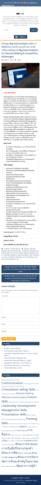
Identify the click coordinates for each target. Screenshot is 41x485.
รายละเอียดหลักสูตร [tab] (10, 92)
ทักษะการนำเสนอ (24, 453)
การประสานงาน (21, 430)
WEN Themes (20, 482)
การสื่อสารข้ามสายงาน (15, 435)
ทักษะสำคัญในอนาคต (12, 259)
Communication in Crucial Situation (14, 386)
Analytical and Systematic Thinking (10, 380)
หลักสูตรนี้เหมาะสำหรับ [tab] (11, 236)
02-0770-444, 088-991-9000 (14, 3)
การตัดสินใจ (22, 426)
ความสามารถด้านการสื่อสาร (8, 444)
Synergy (23, 419)
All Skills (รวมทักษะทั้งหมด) (12, 249)
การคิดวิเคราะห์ (25, 423)
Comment (4, 296)
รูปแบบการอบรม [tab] (9, 240)
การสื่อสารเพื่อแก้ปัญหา (15, 438)
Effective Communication (14, 397)
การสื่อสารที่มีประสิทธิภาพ (27, 435)
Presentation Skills (13, 414)
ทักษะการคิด (9, 453)
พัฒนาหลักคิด (13, 466)
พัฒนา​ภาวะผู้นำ (26, 466)
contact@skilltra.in (31, 3)
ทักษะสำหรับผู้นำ (5, 466)
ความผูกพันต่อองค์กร (29, 440)
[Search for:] (20, 30)
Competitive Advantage (15, 257)
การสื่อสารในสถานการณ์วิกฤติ (28, 438)
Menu (22, 37)
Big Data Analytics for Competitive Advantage (22, 251)
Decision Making (28, 257)
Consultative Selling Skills (18, 389)
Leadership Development (18, 406)
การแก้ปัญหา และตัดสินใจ (15, 440)
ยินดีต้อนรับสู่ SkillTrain (7, 5)
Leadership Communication (31, 402)
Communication (12, 383)
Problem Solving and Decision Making (11, 419)
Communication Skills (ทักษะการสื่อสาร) (16, 351)
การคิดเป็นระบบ (13, 427)
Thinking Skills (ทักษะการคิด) (13, 368)
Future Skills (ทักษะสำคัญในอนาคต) (15, 358)
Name (4, 317)
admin (19, 60)
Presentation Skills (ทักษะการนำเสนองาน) (17, 365)
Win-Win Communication (15, 423)
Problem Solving (31, 415)
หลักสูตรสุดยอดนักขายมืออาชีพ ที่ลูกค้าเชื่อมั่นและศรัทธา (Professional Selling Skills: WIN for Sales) (20, 269)
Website (4, 331)
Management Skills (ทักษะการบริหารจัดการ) (17, 363)
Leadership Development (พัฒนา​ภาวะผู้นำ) (17, 360)
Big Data (26, 249)
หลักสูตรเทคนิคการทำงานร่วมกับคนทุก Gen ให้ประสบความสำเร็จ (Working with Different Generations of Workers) (20, 278)
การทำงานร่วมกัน (31, 427)
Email (3, 324)
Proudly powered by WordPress (14, 480)
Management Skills (14, 410)
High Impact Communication (16, 402)
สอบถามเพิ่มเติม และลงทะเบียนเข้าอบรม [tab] (16, 244)
